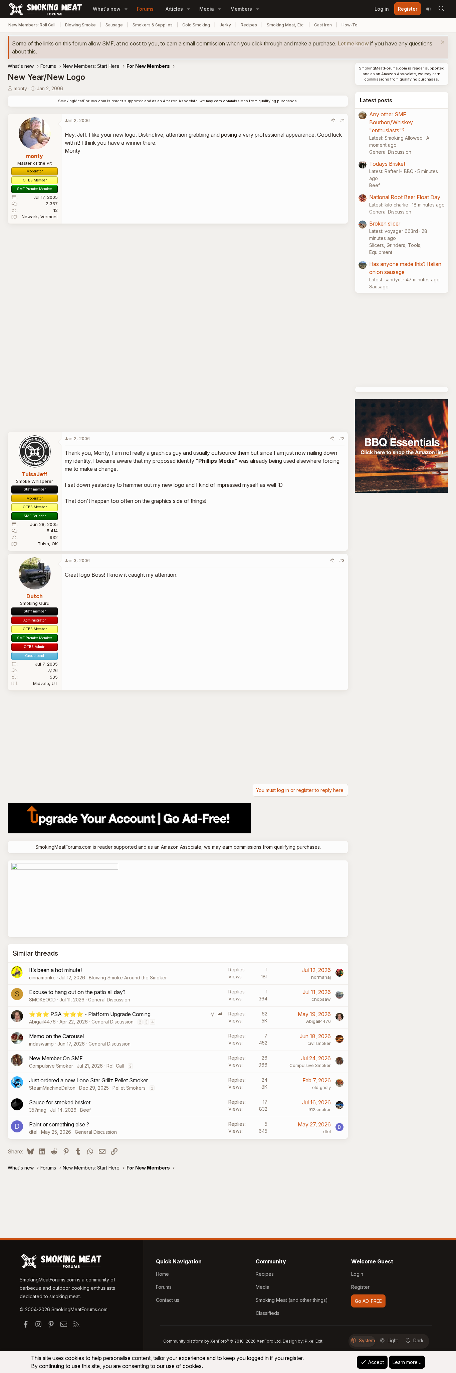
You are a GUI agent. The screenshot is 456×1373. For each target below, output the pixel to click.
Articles (174, 9)
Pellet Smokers (129, 1088)
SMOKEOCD (42, 999)
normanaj (321, 977)
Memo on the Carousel (56, 1036)
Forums (145, 9)
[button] (126, 8)
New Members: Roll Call (31, 24)
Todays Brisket (387, 163)
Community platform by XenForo (222, 1341)
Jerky (225, 24)
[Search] (441, 9)
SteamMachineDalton (52, 1088)
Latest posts (376, 100)
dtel (33, 1132)
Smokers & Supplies (153, 24)
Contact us (167, 1300)
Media (206, 9)
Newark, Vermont (40, 216)
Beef (85, 1110)
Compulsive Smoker (51, 1066)
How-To (349, 24)
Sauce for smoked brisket (59, 1102)
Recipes (249, 24)
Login (357, 1274)
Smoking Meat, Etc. (285, 24)
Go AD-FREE (368, 1301)
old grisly (321, 1087)
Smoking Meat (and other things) (292, 1300)
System (367, 1340)
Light (393, 1340)
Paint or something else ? (59, 1124)
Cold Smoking (196, 24)
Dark (418, 1340)
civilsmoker (319, 1043)
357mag (37, 1110)
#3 (342, 560)
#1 (342, 120)
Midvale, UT (45, 683)
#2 (342, 438)
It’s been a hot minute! (55, 970)
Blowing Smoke (80, 24)
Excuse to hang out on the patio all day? (77, 992)
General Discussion (109, 999)
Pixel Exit (313, 1341)
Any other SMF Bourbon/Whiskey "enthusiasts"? (391, 122)
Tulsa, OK (48, 543)
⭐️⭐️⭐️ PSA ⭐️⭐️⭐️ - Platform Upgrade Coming (90, 1014)
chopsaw (321, 999)
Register (360, 1287)
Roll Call (115, 1066)
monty (20, 88)
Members (241, 9)
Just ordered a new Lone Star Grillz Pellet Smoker (88, 1080)
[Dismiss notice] (442, 42)
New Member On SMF (56, 1058)
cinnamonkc (42, 977)
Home (162, 1274)
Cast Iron (323, 24)
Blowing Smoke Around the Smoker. (128, 977)
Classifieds (267, 1313)
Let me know (353, 43)
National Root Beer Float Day (404, 197)
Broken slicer (384, 223)
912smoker (319, 1109)
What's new (107, 9)
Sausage (114, 24)
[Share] (333, 120)
